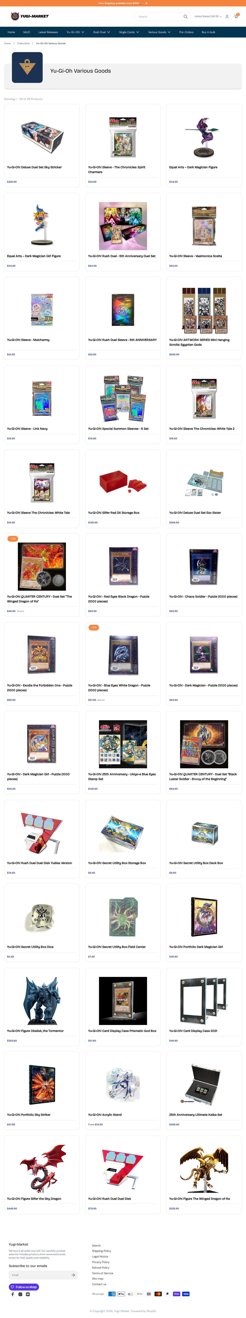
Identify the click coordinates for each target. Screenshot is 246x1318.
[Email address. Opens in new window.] (28, 1294)
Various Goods (157, 32)
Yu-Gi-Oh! (73, 32)
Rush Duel (99, 32)
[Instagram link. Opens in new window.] (20, 1294)
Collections (23, 43)
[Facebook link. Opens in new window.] (13, 1294)
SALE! (26, 32)
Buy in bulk (208, 32)
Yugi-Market (122, 1311)
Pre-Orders (186, 32)
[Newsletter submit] (73, 1275)
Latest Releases (48, 32)
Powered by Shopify (143, 1311)
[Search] (185, 16)
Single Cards (127, 32)
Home (11, 32)
